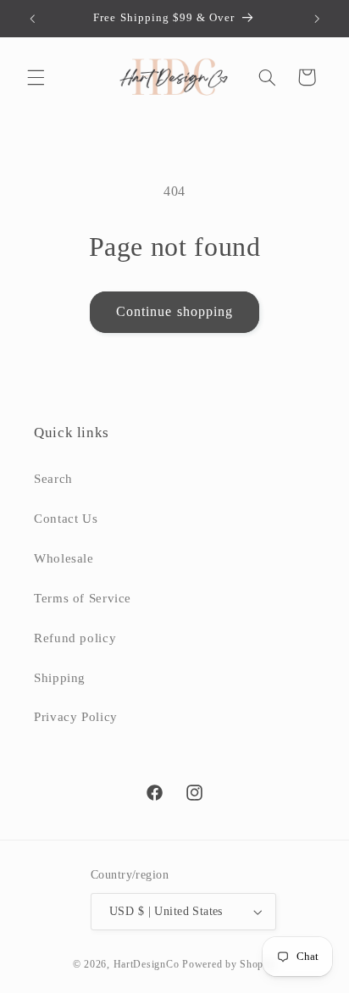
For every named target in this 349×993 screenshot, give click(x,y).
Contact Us (65, 518)
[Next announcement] (316, 18)
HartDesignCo (147, 964)
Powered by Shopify (229, 964)
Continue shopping (174, 311)
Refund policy (75, 638)
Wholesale (64, 558)
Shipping (60, 678)
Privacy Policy (76, 717)
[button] (35, 77)
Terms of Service (82, 598)
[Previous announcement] (32, 18)
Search (53, 478)
